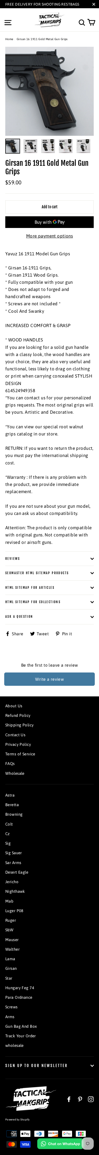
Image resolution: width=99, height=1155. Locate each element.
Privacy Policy (18, 744)
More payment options (49, 236)
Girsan (11, 968)
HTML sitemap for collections (32, 602)
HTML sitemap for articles (29, 588)
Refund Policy (18, 715)
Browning (13, 814)
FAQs (10, 763)
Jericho (11, 881)
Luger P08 (14, 910)
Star (8, 978)
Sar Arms (13, 862)
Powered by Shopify (17, 1119)
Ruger (10, 920)
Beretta (12, 804)
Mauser (12, 939)
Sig (8, 843)
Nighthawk (15, 891)
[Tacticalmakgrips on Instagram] (91, 1098)
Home (9, 39)
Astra (10, 795)
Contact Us (15, 735)
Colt (9, 824)
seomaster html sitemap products (37, 573)
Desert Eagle (16, 872)
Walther (12, 949)
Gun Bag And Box (21, 1026)
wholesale (14, 1045)
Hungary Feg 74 (19, 987)
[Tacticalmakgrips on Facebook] (69, 1098)
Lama (10, 959)
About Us (13, 706)
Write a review (49, 679)
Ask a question (19, 617)
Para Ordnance (18, 997)
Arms (10, 1016)
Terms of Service (20, 754)
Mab (9, 901)
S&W (9, 930)
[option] (49, 91)
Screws (11, 1007)
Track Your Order (20, 1036)
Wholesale (15, 773)
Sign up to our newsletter (36, 1065)
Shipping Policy (19, 725)
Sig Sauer (13, 853)
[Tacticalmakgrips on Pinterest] (80, 1098)
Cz (7, 833)
